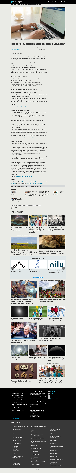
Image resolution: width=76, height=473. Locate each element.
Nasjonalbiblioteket (34, 433)
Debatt (49, 1)
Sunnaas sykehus (53, 443)
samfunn (38, 205)
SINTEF (51, 433)
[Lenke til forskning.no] (28, 1)
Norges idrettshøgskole (35, 454)
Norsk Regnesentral (34, 457)
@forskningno (53, 391)
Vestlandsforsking (53, 460)
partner (13, 205)
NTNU (32, 431)
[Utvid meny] (65, 2)
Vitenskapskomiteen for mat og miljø (56, 465)
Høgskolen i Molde (16, 444)
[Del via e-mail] (17, 208)
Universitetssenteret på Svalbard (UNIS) (56, 459)
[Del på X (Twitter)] (13, 208)
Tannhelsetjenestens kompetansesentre (56, 446)
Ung (53, 1)
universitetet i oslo (30, 205)
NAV (13, 460)
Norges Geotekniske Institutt (36, 448)
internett (18, 205)
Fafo (13, 433)
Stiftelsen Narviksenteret (54, 441)
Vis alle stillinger (38, 277)
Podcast (57, 1)
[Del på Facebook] (11, 208)
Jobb (61, 1)
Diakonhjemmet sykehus (17, 429)
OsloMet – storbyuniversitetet (36, 464)
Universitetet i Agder (53, 450)
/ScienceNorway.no (54, 398)
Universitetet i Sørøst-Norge (54, 457)
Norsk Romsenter (34, 458)
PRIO (51, 426)
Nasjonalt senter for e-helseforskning (37, 438)
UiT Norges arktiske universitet (55, 449)
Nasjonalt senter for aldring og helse (37, 437)
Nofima (32, 444)
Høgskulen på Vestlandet (17, 449)
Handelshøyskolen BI (16, 441)
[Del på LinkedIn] (15, 208)
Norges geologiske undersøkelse (36, 452)
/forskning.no (53, 393)
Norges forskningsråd (35, 451)
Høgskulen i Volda (16, 447)
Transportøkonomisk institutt (55, 447)
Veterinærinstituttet (53, 462)
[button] (12, 268)
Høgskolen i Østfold (16, 446)
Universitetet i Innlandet (54, 453)
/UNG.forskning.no (54, 395)
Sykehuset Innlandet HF (54, 444)
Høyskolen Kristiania (16, 450)
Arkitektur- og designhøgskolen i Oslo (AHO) (20, 426)
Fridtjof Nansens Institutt (17, 440)
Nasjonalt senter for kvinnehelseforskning (38, 440)
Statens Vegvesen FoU (53, 440)
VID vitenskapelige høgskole (55, 463)
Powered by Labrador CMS (38, 469)
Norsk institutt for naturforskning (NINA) (38, 461)
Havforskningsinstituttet (17, 443)
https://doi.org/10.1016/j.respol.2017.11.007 (35, 183)
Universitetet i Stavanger (54, 456)
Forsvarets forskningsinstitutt (18, 437)
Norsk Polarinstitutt (34, 455)
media (23, 205)
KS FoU (14, 453)
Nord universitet (34, 445)
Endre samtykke (16, 418)
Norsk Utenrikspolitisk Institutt (36, 460)
